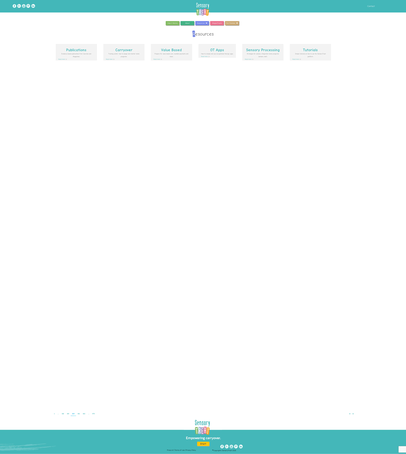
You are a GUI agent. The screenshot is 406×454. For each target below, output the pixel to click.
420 (73, 414)
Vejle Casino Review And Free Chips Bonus (165, 284)
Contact (370, 6)
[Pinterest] (28, 6)
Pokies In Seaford (165, 397)
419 (68, 414)
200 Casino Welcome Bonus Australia (165, 359)
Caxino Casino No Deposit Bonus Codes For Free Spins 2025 (159, 134)
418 (63, 414)
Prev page (349, 414)
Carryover (123, 50)
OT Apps (217, 50)
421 (79, 414)
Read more (61, 59)
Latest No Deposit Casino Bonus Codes (165, 246)
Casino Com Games (157, 96)
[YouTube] (23, 6)
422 (84, 414)
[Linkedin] (33, 6)
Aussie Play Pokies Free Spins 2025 (154, 171)
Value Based (171, 50)
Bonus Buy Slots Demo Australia (163, 209)
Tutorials (310, 50)
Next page (352, 414)
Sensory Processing (263, 50)
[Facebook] (14, 6)
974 (93, 414)
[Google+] (19, 6)
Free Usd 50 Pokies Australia (165, 322)
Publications (76, 50)
